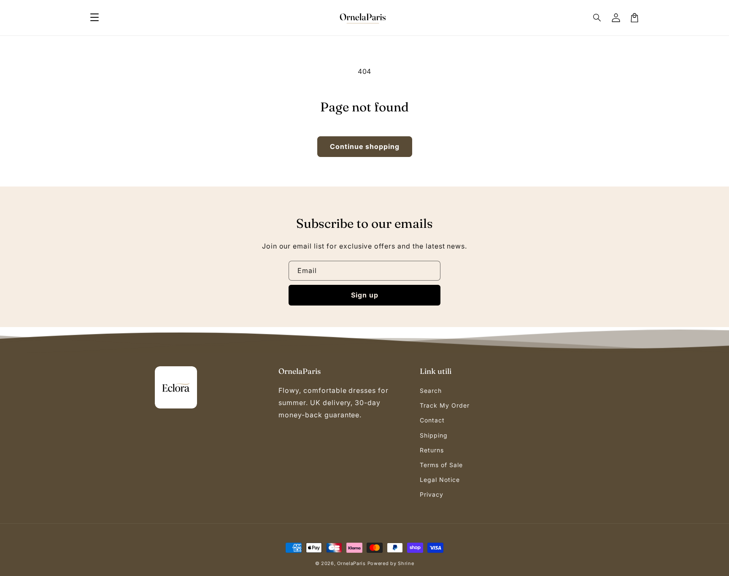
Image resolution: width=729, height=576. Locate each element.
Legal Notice (440, 479)
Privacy (431, 494)
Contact (432, 420)
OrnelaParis (351, 563)
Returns (432, 450)
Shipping (434, 435)
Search (431, 390)
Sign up (364, 295)
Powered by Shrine (390, 563)
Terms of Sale (441, 464)
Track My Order (444, 405)
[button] (94, 17)
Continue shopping (365, 146)
